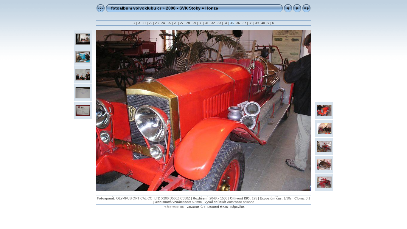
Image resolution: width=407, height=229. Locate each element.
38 (250, 23)
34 (225, 23)
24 (163, 23)
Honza (211, 8)
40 (263, 23)
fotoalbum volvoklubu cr (136, 8)
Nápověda (237, 206)
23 (156, 23)
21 (144, 23)
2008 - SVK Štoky (183, 8)
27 (181, 23)
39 (257, 23)
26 (175, 23)
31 (206, 23)
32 (213, 23)
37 (244, 23)
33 (219, 23)
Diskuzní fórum (217, 206)
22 (150, 23)
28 (188, 23)
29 (194, 23)
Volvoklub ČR (196, 206)
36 (238, 23)
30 (200, 23)
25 (169, 23)
